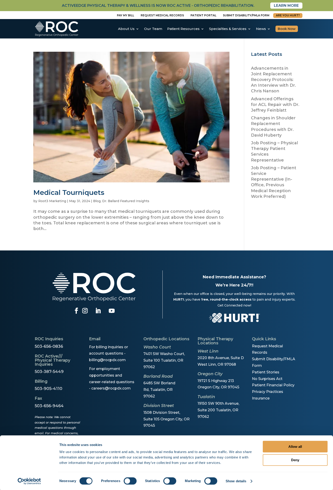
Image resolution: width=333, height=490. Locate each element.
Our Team (153, 29)
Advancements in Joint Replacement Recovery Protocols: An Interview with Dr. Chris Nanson (273, 80)
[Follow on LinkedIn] (98, 311)
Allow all (295, 446)
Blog (97, 201)
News (261, 29)
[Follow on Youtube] (112, 311)
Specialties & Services (227, 29)
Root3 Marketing (52, 201)
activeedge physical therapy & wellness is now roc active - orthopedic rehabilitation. (158, 5)
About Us (126, 29)
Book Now (287, 29)
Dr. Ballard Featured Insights (125, 201)
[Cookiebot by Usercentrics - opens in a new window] (29, 481)
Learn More (286, 5)
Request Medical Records (162, 15)
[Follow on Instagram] (85, 310)
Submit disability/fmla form (246, 15)
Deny (295, 460)
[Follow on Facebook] (76, 311)
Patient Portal (203, 15)
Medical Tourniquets (68, 192)
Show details (236, 481)
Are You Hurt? (288, 15)
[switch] (130, 481)
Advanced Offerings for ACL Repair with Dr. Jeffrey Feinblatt (275, 104)
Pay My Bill (125, 15)
